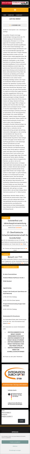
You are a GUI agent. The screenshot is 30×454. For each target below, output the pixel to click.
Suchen (21, 421)
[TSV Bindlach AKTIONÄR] (15, 3)
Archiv (3, 410)
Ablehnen (15, 446)
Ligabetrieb (11, 15)
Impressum (15, 432)
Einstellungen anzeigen (15, 450)
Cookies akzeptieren (15, 442)
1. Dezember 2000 (15, 25)
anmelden (18, 227)
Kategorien (4, 414)
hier (22, 244)
